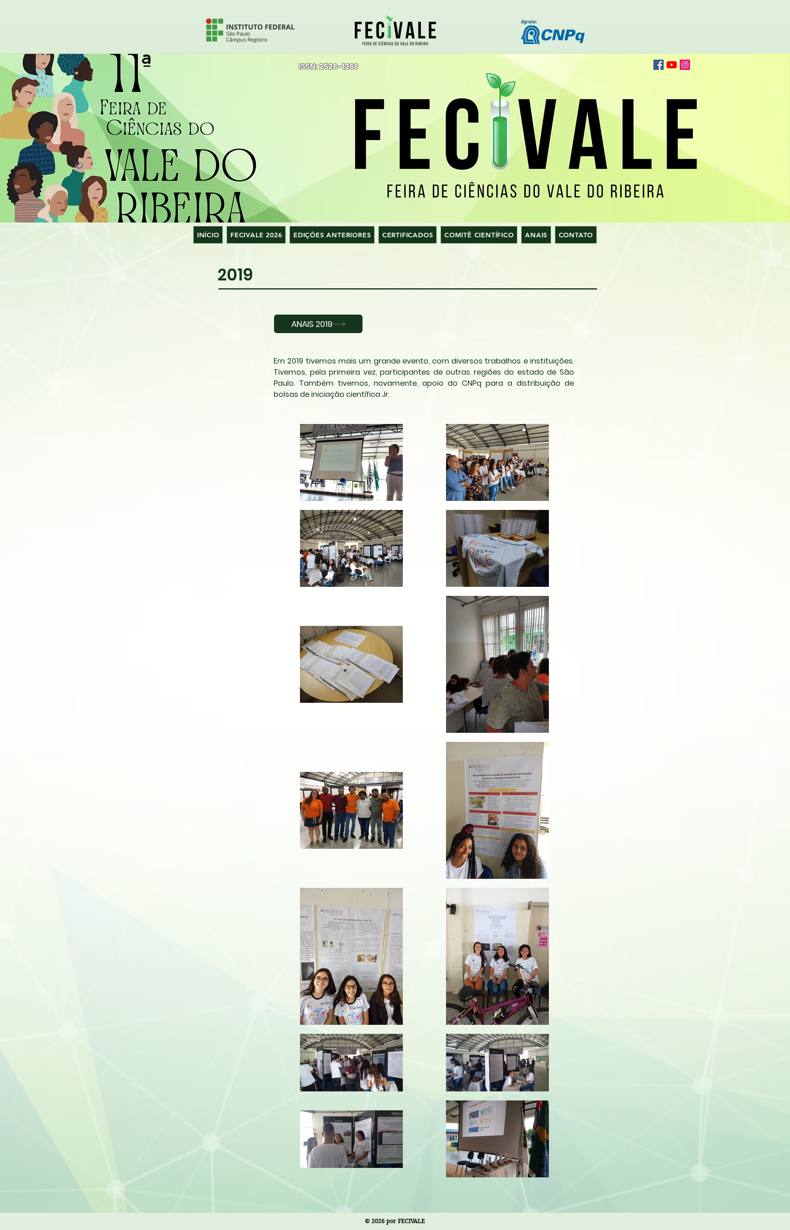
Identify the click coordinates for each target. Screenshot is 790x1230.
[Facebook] (658, 65)
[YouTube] (672, 65)
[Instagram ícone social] (685, 65)
